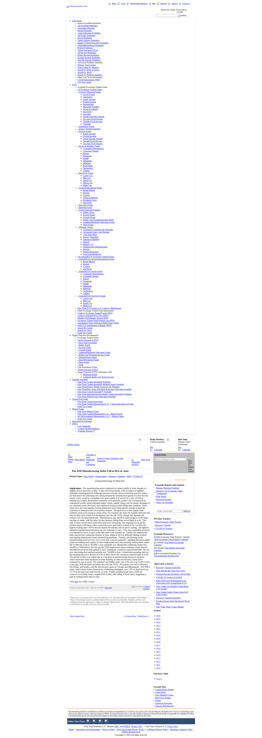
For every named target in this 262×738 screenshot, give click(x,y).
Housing (112, 476)
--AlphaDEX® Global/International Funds (96, 259)
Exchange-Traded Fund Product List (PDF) (96, 320)
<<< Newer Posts (130, 616)
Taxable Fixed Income (92, 121)
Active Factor (89, 94)
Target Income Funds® (93, 139)
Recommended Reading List (166, 556)
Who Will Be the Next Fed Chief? (170, 571)
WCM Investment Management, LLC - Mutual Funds (101, 416)
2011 (158, 665)
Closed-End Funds (80, 399)
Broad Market (89, 190)
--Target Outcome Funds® (89, 210)
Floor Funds (88, 225)
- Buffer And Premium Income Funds (94, 355)
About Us (175, 3)
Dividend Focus (90, 200)
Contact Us (186, 3)
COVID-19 (138, 476)
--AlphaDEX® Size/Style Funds (91, 296)
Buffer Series (88, 212)
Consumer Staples (91, 151)
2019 (158, 639)
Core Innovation (90, 234)
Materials (87, 163)
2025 (158, 619)
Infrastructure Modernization (95, 247)
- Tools (81, 365)
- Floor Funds (83, 362)
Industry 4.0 (88, 244)
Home (114, 3)
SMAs (75, 424)
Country (86, 195)
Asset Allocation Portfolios (89, 33)
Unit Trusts (77, 21)
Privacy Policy (108, 729)
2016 (158, 649)
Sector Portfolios (85, 38)
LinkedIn (158, 450)
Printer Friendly (146, 588)
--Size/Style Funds (85, 173)
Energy (86, 153)
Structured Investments (82, 421)
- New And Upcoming (87, 342)
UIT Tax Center (84, 82)
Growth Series (89, 217)
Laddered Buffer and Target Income (98, 377)
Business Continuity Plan (181, 729)
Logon (123, 3)
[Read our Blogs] (106, 722)
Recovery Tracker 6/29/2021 (168, 567)
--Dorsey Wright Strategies (89, 129)
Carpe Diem (160, 692)
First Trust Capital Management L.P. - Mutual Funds (100, 414)
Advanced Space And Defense (96, 232)
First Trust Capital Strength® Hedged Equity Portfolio (101, 384)
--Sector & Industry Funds (89, 146)
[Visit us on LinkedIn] (94, 722)
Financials (87, 156)
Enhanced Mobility (91, 239)
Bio (151, 447)
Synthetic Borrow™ (86, 431)
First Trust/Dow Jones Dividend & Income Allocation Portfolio (105, 389)
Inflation (121, 476)
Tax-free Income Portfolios (89, 60)
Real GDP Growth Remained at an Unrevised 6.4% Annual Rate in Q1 (171, 582)
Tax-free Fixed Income (93, 119)
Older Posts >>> (143, 616)
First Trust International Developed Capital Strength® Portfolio (105, 394)
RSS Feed (145, 459)
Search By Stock (85, 330)
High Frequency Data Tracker (168, 522)
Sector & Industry (90, 109)
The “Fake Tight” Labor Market (170, 607)
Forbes (158, 700)
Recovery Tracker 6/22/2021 (168, 598)
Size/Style (87, 112)
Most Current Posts (77, 616)
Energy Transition (90, 237)
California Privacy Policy (157, 729)
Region (86, 193)
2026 (158, 616)
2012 (158, 662)
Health (86, 158)
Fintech (86, 242)
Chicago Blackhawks (164, 706)
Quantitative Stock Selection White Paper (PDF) (98, 323)
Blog (153, 3)
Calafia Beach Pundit (164, 689)
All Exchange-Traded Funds (90, 89)
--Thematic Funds (85, 227)
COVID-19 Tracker (163, 528)
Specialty (87, 114)
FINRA (126, 726)
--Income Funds (84, 131)
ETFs (74, 85)
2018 (158, 642)
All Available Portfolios (88, 26)
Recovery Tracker (163, 525)
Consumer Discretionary (94, 148)
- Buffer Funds (84, 345)
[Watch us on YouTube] (100, 722)
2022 (158, 629)
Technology (88, 168)
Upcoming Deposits (86, 28)
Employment (101, 476)
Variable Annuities (80, 379)
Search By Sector (85, 328)
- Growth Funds (84, 350)
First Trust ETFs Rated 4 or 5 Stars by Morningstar (99, 308)
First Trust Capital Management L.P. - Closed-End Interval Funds (106, 404)
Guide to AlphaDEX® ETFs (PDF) (93, 315)
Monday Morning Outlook (167, 488)
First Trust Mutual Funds (88, 411)
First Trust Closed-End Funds (90, 401)
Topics (159, 679)
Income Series (89, 215)
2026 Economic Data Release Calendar (171, 539)
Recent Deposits (85, 30)
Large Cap (88, 175)
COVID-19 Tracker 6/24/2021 (169, 577)
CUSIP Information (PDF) (89, 80)
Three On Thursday (164, 502)
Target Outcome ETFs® (88, 340)
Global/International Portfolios (91, 45)
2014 (158, 655)
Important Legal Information (88, 729)
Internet (86, 249)
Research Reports (163, 499)
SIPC (117, 726)
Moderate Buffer (90, 374)
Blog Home (80, 459)
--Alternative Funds (86, 126)
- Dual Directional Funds (88, 360)
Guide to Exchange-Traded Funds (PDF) (95, 313)
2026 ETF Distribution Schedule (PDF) (95, 325)
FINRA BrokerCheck (131, 732)
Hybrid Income (89, 102)
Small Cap (87, 180)
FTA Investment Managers (139, 3)
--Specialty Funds (85, 205)
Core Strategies (84, 426)
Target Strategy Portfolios (88, 40)
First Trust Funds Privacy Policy (131, 729)
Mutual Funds (78, 409)
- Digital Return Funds (87, 357)
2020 (158, 635)
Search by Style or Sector (88, 70)
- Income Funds (84, 347)
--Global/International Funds (90, 188)
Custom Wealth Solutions (88, 428)
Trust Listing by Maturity (88, 67)
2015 (158, 652)
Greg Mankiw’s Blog (164, 695)
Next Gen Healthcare (92, 254)
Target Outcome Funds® (93, 116)
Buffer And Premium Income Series (98, 220)
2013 (158, 658)
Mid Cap (87, 178)
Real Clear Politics (163, 698)
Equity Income (89, 99)
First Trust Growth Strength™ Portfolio (94, 392)
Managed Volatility (91, 107)
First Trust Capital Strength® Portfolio (94, 382)
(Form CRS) (136, 726)
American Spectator (163, 703)
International (88, 104)
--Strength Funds (85, 207)
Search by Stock (85, 72)
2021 (158, 632)
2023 (158, 626)
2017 (158, 645)
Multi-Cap (87, 185)
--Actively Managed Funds (89, 92)
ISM (129, 476)
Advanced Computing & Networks (98, 229)
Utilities (86, 171)
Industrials (87, 161)
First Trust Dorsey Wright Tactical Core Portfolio (99, 387)
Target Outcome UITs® (88, 50)
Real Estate (88, 166)
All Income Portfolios (87, 53)
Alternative (88, 97)
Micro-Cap (87, 183)
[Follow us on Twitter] (88, 722)
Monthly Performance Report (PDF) (93, 318)
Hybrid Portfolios (85, 48)
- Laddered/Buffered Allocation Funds (94, 352)
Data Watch (89, 476)
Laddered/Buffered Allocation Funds (99, 222)
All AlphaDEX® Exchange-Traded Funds (96, 257)
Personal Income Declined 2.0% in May (173, 574)
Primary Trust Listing (87, 65)
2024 (158, 622)
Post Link (108, 588)
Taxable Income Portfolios (89, 58)
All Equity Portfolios (86, 35)
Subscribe (163, 3)
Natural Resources (91, 252)
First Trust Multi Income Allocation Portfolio (97, 397)
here (76, 581)
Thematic (87, 124)
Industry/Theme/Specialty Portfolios (93, 43)
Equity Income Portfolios (88, 55)
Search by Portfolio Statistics (90, 75)
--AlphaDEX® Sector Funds (90, 271)
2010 (158, 668)
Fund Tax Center (85, 333)
